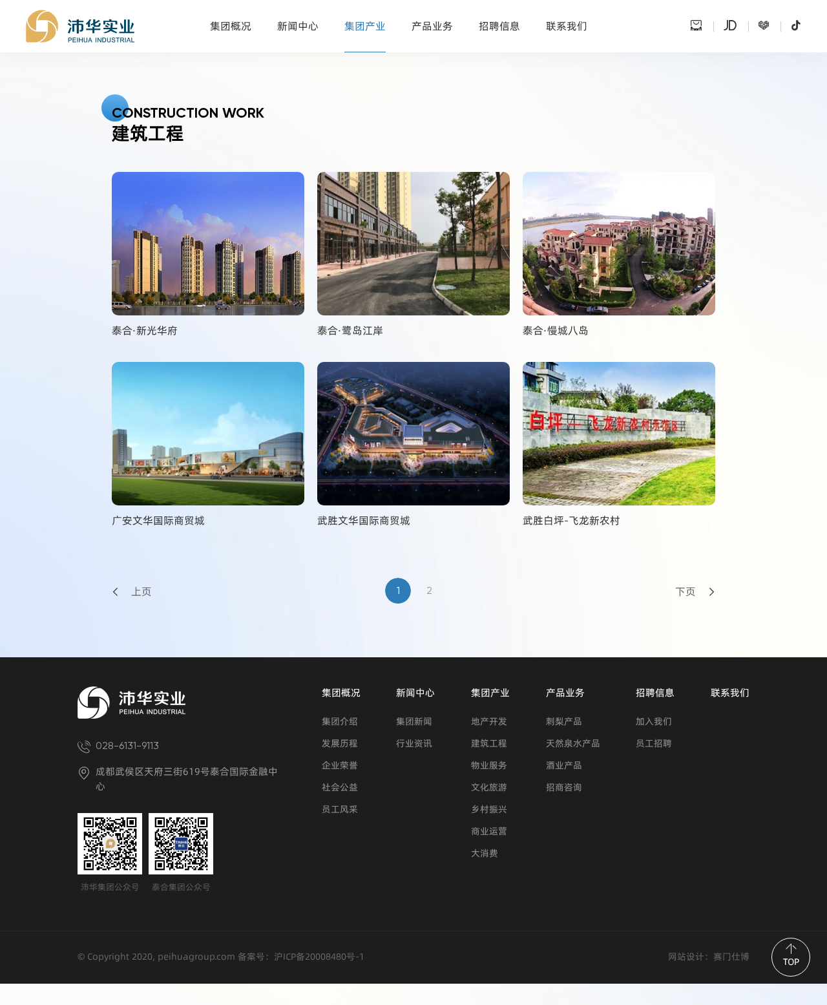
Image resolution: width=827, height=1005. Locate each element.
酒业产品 (564, 765)
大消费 (484, 853)
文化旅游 (489, 787)
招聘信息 (499, 26)
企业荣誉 (340, 765)
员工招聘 (654, 743)
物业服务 (489, 765)
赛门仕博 (731, 957)
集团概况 (230, 26)
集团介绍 (340, 721)
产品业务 (432, 26)
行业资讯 (414, 743)
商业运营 (489, 831)
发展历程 (340, 743)
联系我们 (566, 26)
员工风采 (340, 809)
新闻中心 (298, 26)
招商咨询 (564, 787)
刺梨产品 (564, 721)
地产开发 (489, 721)
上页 (141, 591)
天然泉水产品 (573, 743)
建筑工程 (489, 743)
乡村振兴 (489, 809)
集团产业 (365, 26)
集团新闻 (414, 721)
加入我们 (654, 721)
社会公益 (340, 787)
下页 (685, 591)
